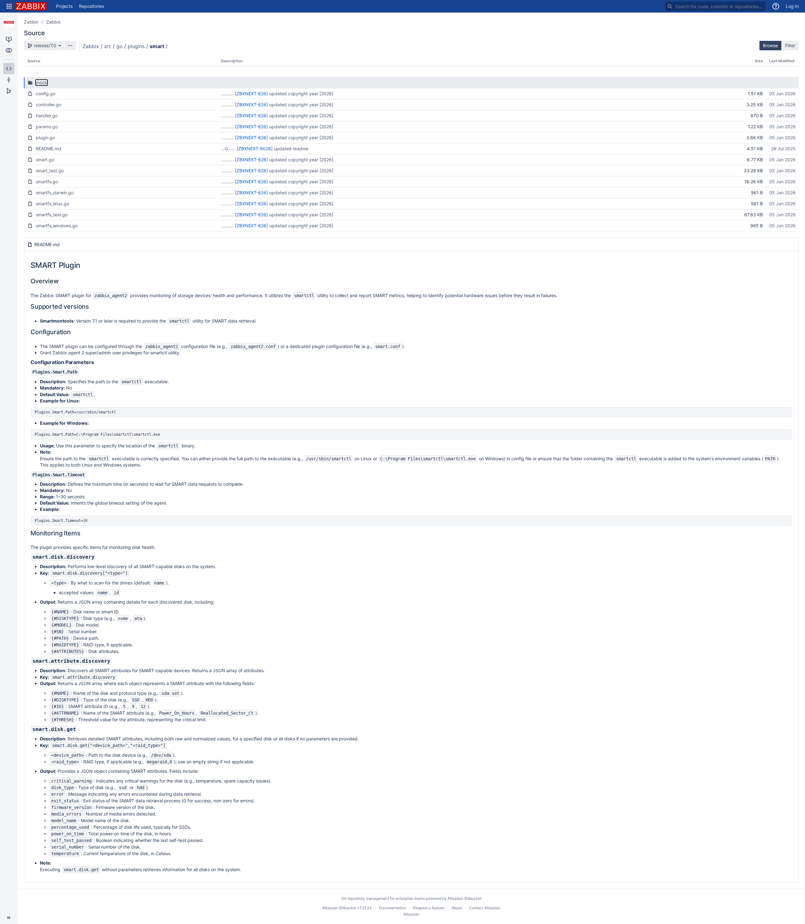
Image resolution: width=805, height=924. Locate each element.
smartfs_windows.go (57, 225)
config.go (45, 93)
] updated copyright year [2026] (299, 93)
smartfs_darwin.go (55, 192)
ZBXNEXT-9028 (254, 148)
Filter (790, 45)
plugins (136, 46)
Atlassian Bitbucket (464, 898)
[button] (9, 6)
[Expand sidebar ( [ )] (8, 917)
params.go (47, 126)
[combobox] (715, 6)
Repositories (91, 6)
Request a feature (428, 907)
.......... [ (228, 93)
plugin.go (45, 137)
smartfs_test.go (52, 214)
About (457, 907)
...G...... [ (229, 148)
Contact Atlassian (484, 907)
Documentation (392, 907)
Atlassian (411, 914)
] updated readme (289, 148)
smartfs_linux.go (52, 203)
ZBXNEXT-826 (251, 93)
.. (37, 71)
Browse (770, 45)
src (107, 46)
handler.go (47, 115)
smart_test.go (50, 170)
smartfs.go (47, 181)
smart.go (45, 159)
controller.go (48, 104)
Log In (792, 6)
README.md (48, 148)
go (119, 46)
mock (41, 82)
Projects (64, 6)
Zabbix (31, 22)
